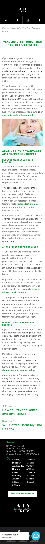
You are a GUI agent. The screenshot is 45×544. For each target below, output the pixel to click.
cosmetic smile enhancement (17, 115)
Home (5, 28)
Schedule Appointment (22, 494)
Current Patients (22, 454)
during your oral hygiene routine (18, 370)
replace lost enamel (27, 204)
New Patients (20, 451)
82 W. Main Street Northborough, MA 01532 (19, 447)
